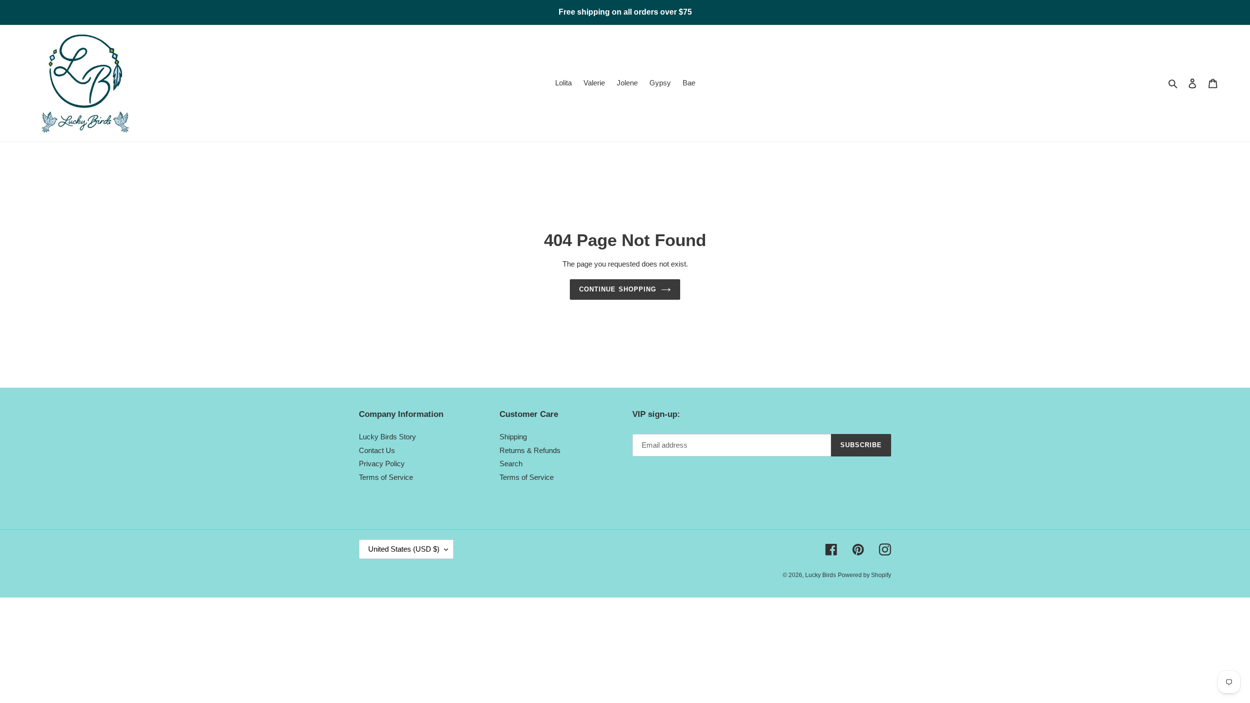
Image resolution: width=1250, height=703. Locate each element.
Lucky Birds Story (387, 437)
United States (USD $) (403, 549)
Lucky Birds (820, 575)
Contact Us (377, 450)
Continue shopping (617, 289)
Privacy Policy (382, 463)
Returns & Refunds (530, 450)
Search (511, 463)
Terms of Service (386, 477)
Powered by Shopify (864, 575)
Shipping (513, 437)
